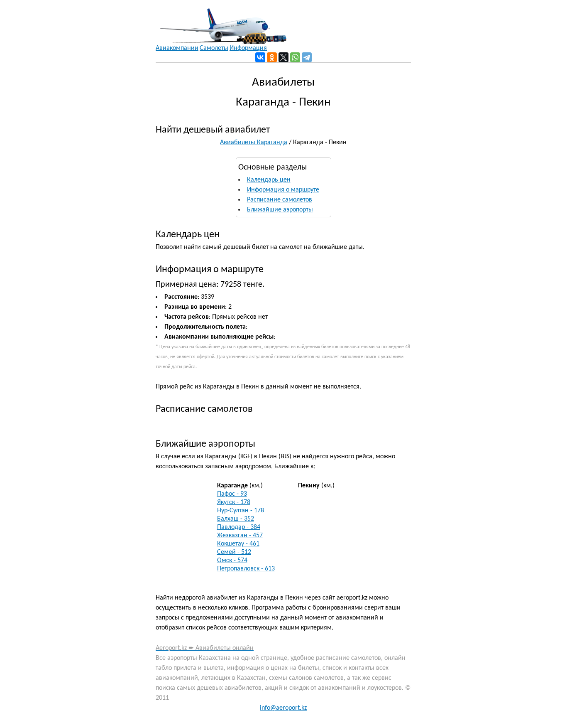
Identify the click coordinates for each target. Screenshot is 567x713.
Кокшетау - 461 (238, 544)
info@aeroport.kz (283, 708)
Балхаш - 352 (235, 519)
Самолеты (214, 48)
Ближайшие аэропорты (280, 210)
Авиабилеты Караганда (253, 142)
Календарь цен (269, 180)
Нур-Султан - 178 (240, 510)
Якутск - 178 (233, 502)
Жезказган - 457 (240, 535)
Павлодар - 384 (238, 527)
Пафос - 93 (232, 494)
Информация (248, 48)
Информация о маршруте (283, 190)
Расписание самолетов (279, 200)
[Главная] (221, 22)
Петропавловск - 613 (246, 568)
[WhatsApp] (295, 57)
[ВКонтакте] (260, 57)
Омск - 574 (232, 560)
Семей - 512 (234, 552)
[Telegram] (307, 57)
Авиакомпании (177, 48)
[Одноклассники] (272, 57)
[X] (283, 57)
